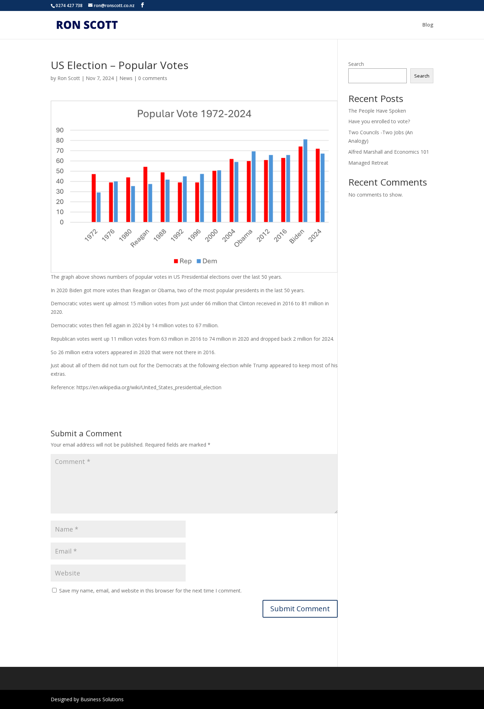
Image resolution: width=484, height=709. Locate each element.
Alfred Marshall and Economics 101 (388, 151)
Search (356, 64)
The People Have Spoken (377, 110)
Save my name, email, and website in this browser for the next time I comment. (150, 590)
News (126, 78)
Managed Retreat (368, 162)
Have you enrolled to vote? (379, 121)
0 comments (152, 78)
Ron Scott (68, 78)
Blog (427, 25)
